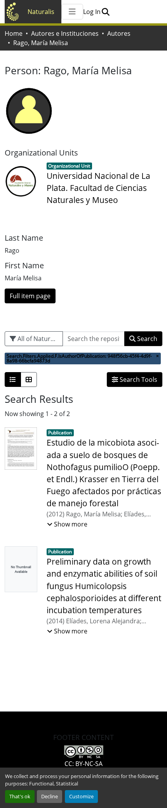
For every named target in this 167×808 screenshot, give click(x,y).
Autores (118, 33)
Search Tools (137, 379)
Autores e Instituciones (65, 33)
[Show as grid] (29, 379)
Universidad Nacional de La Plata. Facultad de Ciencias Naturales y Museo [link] (98, 187)
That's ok (19, 796)
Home (14, 33)
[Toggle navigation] (72, 11)
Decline (49, 796)
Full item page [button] (30, 296)
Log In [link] (92, 11)
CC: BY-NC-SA (83, 763)
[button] (105, 11)
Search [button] (146, 338)
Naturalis (41, 11)
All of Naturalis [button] (38, 338)
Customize (81, 796)
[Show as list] (13, 379)
